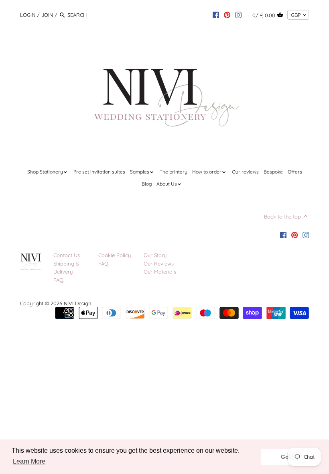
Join (47, 15)
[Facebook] (216, 14)
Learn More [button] (29, 461)
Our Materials (160, 271)
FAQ (58, 280)
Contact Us (66, 255)
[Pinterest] (227, 14)
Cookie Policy (114, 255)
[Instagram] (238, 14)
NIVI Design (77, 303)
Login (27, 15)
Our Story (155, 255)
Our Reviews (159, 263)
